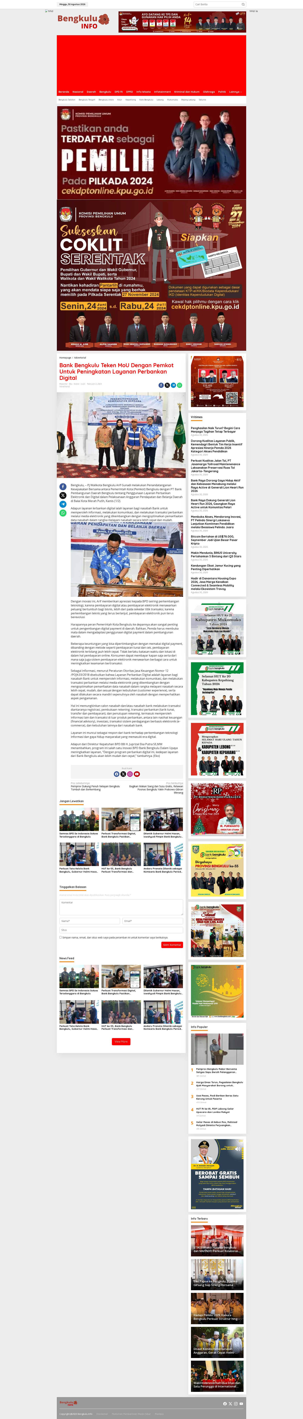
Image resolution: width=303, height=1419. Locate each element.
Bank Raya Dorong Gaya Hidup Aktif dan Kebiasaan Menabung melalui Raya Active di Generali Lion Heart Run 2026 (217, 486)
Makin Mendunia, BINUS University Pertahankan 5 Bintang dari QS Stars (216, 554)
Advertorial (64, 386)
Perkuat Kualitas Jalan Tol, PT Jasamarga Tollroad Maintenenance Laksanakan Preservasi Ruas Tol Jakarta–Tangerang (215, 466)
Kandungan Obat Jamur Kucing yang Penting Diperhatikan (216, 567)
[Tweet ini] (167, 385)
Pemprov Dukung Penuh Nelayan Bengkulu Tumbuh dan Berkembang (95, 786)
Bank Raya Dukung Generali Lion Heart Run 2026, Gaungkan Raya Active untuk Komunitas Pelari (213, 503)
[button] (243, 4)
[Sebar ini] (161, 385)
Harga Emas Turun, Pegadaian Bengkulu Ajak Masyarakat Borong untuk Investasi (219, 1084)
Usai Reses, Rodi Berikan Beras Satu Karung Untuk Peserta (217, 1097)
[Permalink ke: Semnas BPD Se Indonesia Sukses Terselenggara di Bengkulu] (79, 819)
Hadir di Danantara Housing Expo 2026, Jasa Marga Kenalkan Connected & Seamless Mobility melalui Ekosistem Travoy (213, 584)
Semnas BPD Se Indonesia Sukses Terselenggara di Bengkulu (78, 835)
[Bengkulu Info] (84, 21)
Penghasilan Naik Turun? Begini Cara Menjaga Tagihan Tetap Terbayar (215, 429)
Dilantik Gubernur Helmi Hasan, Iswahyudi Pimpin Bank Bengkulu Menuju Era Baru (162, 835)
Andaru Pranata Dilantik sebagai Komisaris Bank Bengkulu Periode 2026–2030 (163, 870)
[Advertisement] (162, 61)
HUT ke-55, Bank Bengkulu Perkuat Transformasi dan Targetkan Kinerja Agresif (117, 870)
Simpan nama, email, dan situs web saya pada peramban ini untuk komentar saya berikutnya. (115, 937)
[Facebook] (116, 774)
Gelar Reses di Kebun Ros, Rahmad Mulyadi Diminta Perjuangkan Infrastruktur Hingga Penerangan (216, 1124)
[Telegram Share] (173, 385)
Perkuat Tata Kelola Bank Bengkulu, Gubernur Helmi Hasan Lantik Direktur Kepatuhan (78, 870)
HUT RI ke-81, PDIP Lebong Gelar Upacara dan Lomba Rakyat (215, 1110)
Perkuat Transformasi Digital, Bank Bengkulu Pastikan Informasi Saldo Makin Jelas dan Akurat (121, 835)
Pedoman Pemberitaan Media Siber (131, 1414)
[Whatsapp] (179, 385)
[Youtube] (137, 774)
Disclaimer (102, 1414)
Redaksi (159, 1414)
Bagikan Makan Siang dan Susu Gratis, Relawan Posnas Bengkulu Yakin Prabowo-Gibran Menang (156, 788)
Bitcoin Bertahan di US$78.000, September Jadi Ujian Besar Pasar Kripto (214, 540)
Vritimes (196, 417)
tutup (50, 10)
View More (121, 1041)
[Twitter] (123, 774)
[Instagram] (130, 774)
